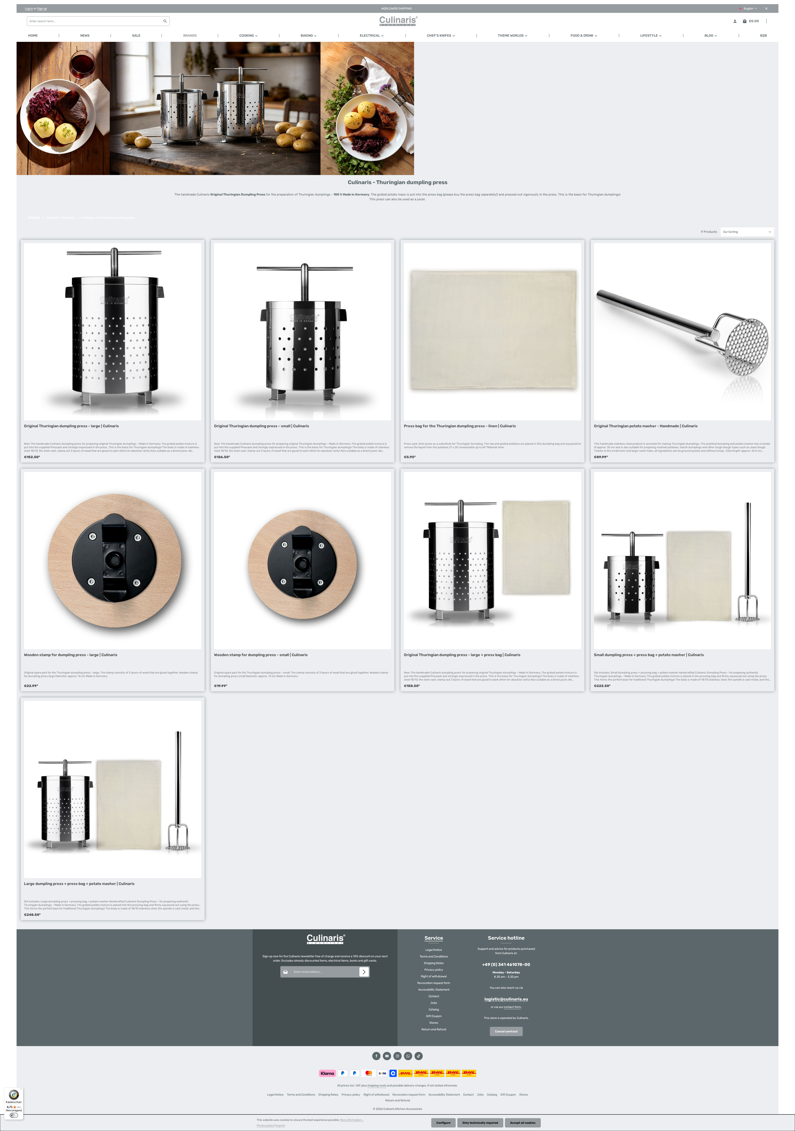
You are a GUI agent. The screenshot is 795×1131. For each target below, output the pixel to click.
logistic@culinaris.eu (506, 999)
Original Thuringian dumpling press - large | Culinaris (71, 426)
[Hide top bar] (766, 9)
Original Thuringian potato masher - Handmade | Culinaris (646, 426)
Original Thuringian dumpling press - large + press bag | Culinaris (462, 655)
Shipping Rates (434, 963)
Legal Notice (433, 950)
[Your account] (735, 21)
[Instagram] (397, 1056)
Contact (434, 996)
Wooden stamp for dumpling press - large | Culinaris (70, 655)
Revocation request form (433, 983)
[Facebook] (376, 1056)
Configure (443, 1123)
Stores (433, 1023)
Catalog (434, 1009)
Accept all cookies (523, 1123)
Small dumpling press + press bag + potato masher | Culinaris (649, 655)
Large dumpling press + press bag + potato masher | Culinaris (79, 883)
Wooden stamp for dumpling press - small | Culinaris (261, 655)
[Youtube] (387, 1056)
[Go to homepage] (397, 21)
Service (434, 938)
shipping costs (376, 1085)
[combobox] (94, 21)
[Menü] (20, 1090)
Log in (29, 8)
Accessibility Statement (433, 989)
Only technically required (480, 1123)
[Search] (165, 21)
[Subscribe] (364, 971)
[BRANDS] (190, 35)
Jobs (433, 1003)
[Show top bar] (766, 21)
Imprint (280, 1125)
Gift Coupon (434, 1016)
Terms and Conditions (434, 956)
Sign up (42, 8)
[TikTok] (418, 1056)
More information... (352, 1119)
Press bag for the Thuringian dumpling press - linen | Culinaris (460, 426)
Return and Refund (434, 1029)
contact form (512, 1007)
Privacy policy (433, 970)
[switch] (14, 1115)
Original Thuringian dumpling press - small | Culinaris (261, 426)
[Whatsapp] (408, 1056)
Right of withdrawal (434, 976)
